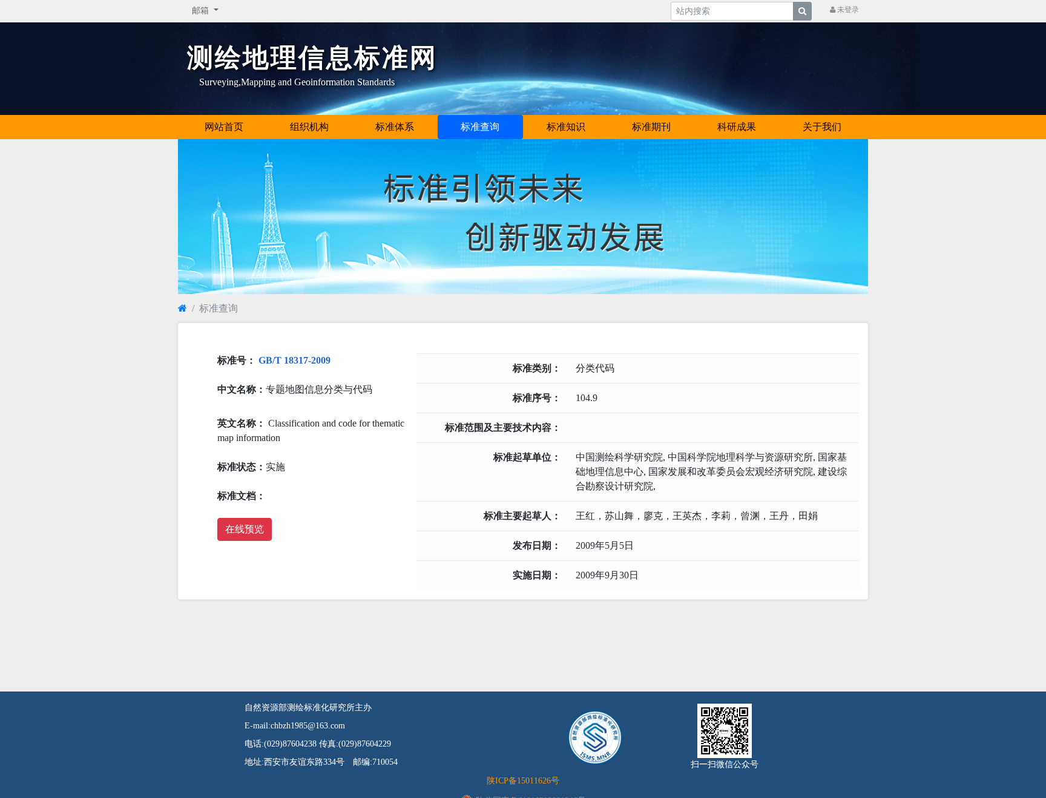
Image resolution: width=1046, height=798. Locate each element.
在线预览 (244, 529)
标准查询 (480, 127)
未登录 (847, 9)
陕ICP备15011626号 (523, 780)
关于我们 (822, 127)
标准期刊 (651, 127)
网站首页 (224, 127)
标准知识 (566, 127)
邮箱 (201, 10)
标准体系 (394, 127)
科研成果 (736, 127)
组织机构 (309, 127)
